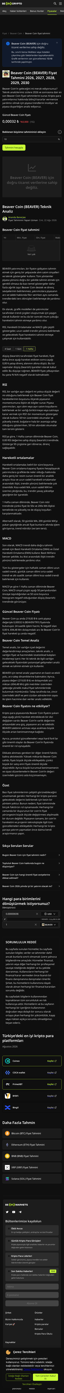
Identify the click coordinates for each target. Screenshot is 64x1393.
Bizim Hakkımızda (14, 1319)
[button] (31, 855)
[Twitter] (7, 1212)
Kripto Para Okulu (43, 1333)
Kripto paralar (42, 1324)
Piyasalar (52, 11)
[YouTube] (13, 1212)
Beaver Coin (16, 33)
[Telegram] (20, 1212)
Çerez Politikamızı (33, 1369)
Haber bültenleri (18, 11)
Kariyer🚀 (10, 1324)
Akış (4, 11)
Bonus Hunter (37, 11)
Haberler (39, 1319)
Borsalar (39, 1328)
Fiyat (4, 33)
